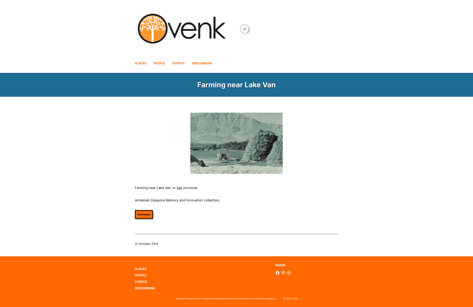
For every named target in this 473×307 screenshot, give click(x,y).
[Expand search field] (244, 29)
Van (179, 188)
